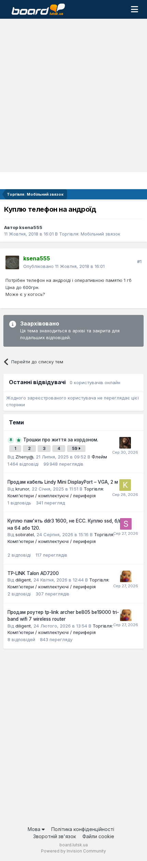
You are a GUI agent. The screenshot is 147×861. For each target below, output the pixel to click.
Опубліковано (64, 266)
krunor (22, 489)
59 (75, 448)
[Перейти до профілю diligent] (126, 576)
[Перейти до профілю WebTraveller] (125, 443)
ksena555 (30, 227)
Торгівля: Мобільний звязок (89, 234)
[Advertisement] (73, 95)
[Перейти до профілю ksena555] (12, 262)
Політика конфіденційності (82, 829)
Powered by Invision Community (73, 851)
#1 (139, 261)
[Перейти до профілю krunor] (125, 485)
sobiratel (24, 534)
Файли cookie (98, 836)
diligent (23, 580)
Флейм (99, 456)
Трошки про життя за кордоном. (60, 439)
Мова (35, 829)
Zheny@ (24, 456)
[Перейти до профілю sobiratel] (126, 524)
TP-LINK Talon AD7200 (33, 573)
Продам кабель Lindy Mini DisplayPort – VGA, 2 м (63, 482)
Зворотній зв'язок (54, 836)
